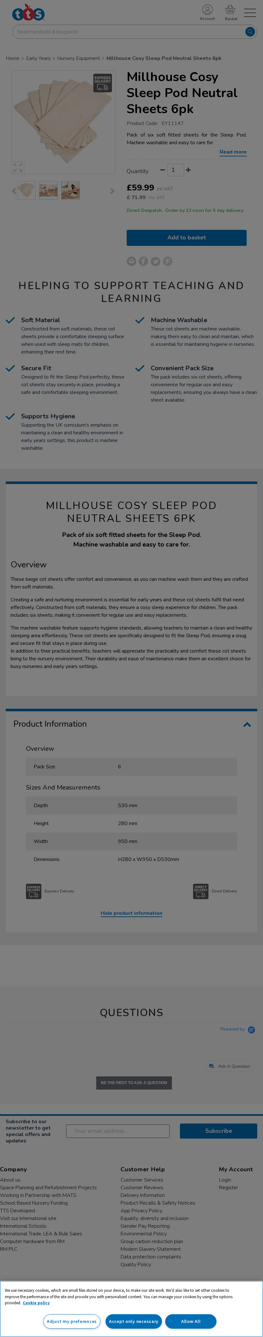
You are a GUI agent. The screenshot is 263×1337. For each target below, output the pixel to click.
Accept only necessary (133, 1321)
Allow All (190, 1321)
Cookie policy (36, 1303)
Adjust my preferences (72, 1321)
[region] (131, 1309)
